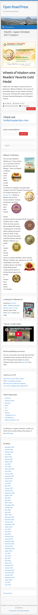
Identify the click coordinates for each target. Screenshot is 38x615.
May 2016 (8, 498)
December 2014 (9, 517)
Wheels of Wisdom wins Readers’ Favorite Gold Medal (19, 77)
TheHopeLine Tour (10, 415)
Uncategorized (9, 417)
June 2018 (8, 471)
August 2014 (8, 527)
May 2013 (8, 558)
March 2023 (8, 457)
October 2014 (9, 522)
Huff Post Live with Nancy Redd (13, 378)
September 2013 (9, 548)
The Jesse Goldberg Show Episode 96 (15, 386)
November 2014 (9, 519)
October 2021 (9, 459)
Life (6, 408)
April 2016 (8, 500)
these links (24, 362)
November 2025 (9, 447)
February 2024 (9, 452)
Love (6, 410)
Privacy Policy (7, 593)
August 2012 (8, 580)
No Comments (25, 106)
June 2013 (8, 556)
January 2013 (9, 568)
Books (16, 106)
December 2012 (9, 570)
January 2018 (9, 474)
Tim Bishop (8, 103)
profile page (9, 433)
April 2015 (8, 512)
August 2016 (8, 495)
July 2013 (8, 553)
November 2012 (9, 572)
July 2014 (8, 529)
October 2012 (9, 575)
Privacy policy (13, 610)
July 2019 (8, 464)
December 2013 (9, 541)
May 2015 (8, 510)
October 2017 (9, 478)
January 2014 (9, 539)
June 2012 (8, 585)
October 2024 (9, 449)
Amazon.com (7, 195)
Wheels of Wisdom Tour (12, 420)
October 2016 (9, 490)
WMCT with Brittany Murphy (12, 381)
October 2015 (9, 507)
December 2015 (9, 505)
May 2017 (8, 486)
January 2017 (9, 488)
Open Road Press (15, 7)
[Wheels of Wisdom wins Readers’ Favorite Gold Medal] (19, 55)
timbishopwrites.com (15, 120)
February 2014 (9, 536)
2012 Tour (8, 398)
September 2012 (9, 577)
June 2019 (8, 466)
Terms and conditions (23, 610)
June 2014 (8, 531)
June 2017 (8, 483)
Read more (31, 109)
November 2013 (9, 544)
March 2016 (8, 502)
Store (9, 313)
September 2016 (9, 493)
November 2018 (9, 469)
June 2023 (8, 454)
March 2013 (8, 563)
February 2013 (9, 565)
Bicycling (7, 403)
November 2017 (9, 476)
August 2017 (8, 481)
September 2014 (9, 524)
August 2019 (8, 461)
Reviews (7, 412)
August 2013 (8, 551)
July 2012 (8, 582)
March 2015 (8, 515)
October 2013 (9, 546)
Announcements (9, 106)
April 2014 (8, 534)
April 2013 (8, 560)
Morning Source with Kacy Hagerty (14, 383)
